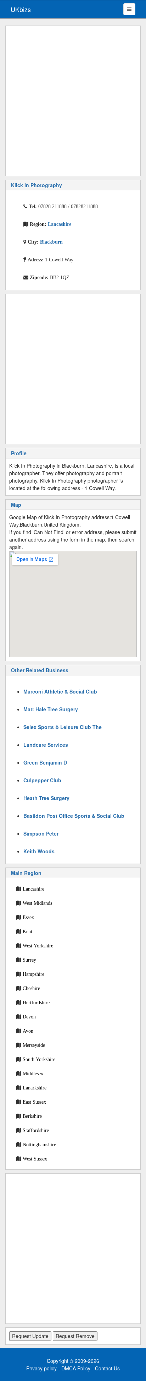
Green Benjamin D (45, 762)
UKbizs (21, 9)
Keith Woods (39, 851)
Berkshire (32, 1116)
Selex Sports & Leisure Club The (62, 726)
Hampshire (33, 974)
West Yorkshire (38, 945)
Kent (27, 931)
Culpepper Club (42, 780)
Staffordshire (36, 1130)
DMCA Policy (75, 1368)
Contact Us (107, 1368)
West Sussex (35, 1158)
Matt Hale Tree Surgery (50, 709)
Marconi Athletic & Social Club (60, 691)
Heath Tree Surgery (46, 797)
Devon (29, 1016)
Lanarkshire (34, 1087)
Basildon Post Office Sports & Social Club (73, 815)
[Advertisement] (73, 101)
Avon (28, 1030)
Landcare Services (45, 744)
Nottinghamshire (39, 1144)
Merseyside (34, 1045)
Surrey (29, 959)
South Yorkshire (39, 1059)
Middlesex (33, 1073)
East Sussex (34, 1101)
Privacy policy (41, 1368)
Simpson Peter (40, 833)
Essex (28, 917)
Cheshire (31, 988)
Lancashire (33, 888)
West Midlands (37, 903)
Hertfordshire (36, 1002)
